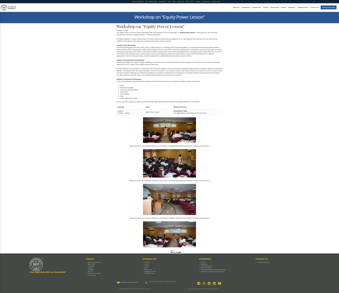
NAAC (169, 1)
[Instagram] (204, 283)
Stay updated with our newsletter (48, 272)
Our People (91, 266)
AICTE (192, 1)
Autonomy (181, 1)
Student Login (216, 1)
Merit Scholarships (137, 1)
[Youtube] (219, 283)
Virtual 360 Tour (149, 273)
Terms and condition (94, 273)
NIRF (187, 1)
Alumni (90, 271)
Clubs (146, 268)
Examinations (206, 1)
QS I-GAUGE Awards (151, 1)
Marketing (204, 264)
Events (146, 264)
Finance (203, 262)
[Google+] (175, 252)
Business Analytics (206, 268)
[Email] (179, 252)
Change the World (150, 271)
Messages (91, 270)
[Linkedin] (178, 252)
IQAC (174, 1)
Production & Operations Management (213, 271)
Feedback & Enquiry (263, 262)
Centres (197, 1)
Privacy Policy (92, 275)
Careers (90, 268)
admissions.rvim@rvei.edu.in (129, 282)
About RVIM (91, 264)
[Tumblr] (176, 252)
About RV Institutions (94, 262)
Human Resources (206, 266)
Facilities (147, 262)
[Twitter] (173, 252)
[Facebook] (171, 252)
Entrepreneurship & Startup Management (213, 270)
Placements (148, 270)
